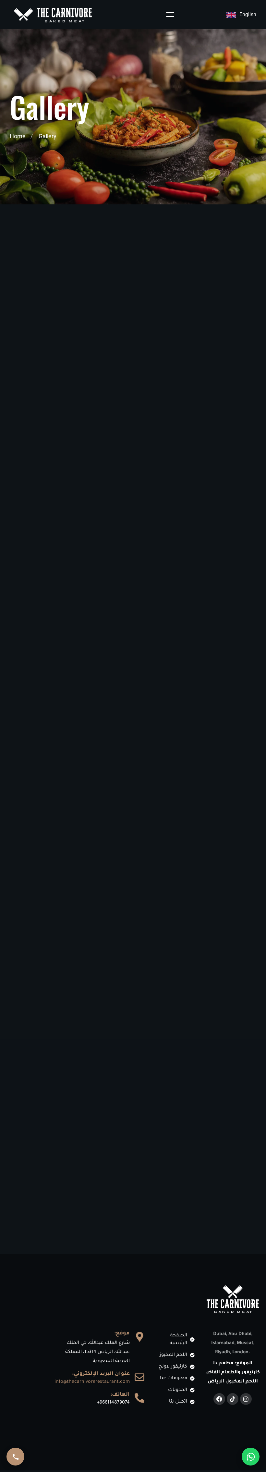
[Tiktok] (232, 1399)
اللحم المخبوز (132, 338)
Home (18, 136)
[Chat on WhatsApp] (251, 1457)
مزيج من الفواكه (111, 314)
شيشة (212, 314)
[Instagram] (246, 1399)
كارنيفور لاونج (166, 314)
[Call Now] (15, 1457)
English (247, 14)
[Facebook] (219, 1399)
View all (58, 314)
